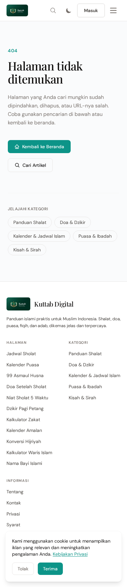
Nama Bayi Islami (24, 463)
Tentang (15, 492)
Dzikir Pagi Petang (25, 408)
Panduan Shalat (29, 222)
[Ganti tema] (69, 10)
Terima (50, 569)
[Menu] (113, 10)
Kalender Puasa (23, 365)
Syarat (13, 525)
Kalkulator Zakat (23, 419)
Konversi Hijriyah (24, 441)
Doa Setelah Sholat (26, 386)
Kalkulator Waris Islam (29, 452)
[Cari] (53, 10)
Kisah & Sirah (27, 250)
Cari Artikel (34, 165)
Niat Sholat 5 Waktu (27, 398)
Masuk (91, 10)
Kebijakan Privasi (70, 554)
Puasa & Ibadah (95, 236)
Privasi (13, 514)
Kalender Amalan (24, 430)
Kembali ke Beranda (43, 147)
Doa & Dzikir (72, 222)
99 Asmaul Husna (25, 375)
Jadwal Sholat (21, 354)
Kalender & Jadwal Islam (39, 236)
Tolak (23, 569)
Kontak (14, 503)
